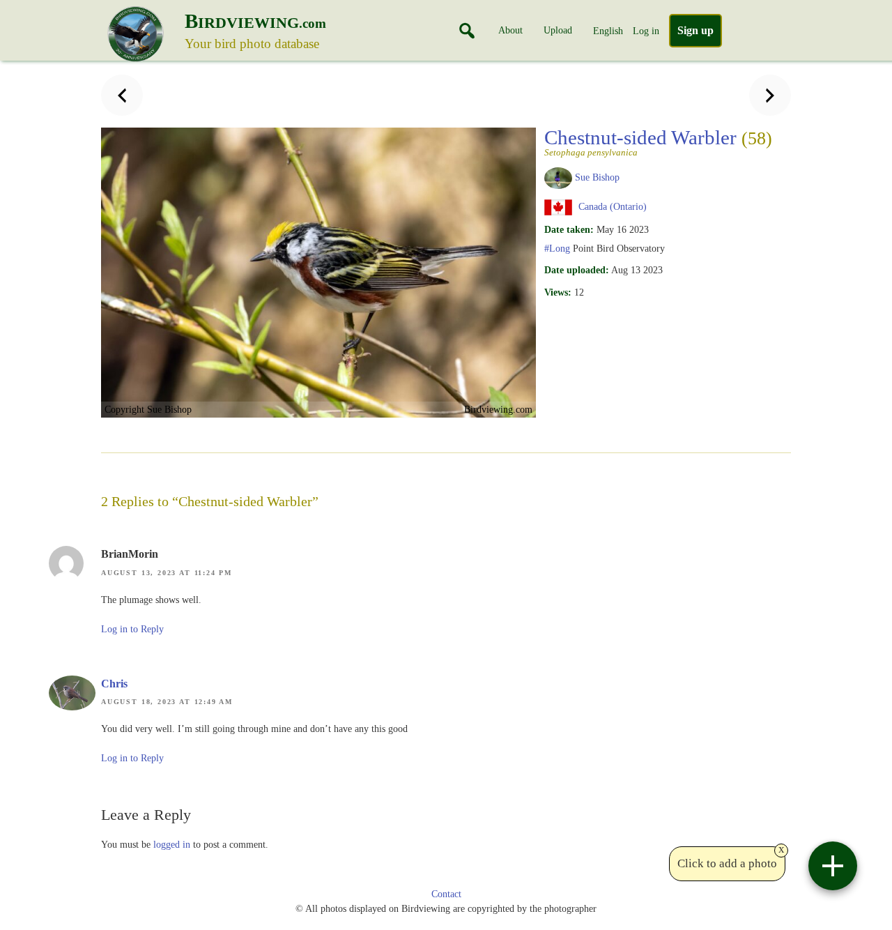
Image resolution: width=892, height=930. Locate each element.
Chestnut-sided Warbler (658, 141)
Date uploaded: (576, 269)
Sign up (695, 30)
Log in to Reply (132, 629)
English (608, 30)
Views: (557, 292)
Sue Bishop (597, 177)
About (510, 30)
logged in (171, 844)
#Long (557, 248)
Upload (558, 30)
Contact (446, 894)
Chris (114, 683)
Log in (646, 30)
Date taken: (569, 229)
